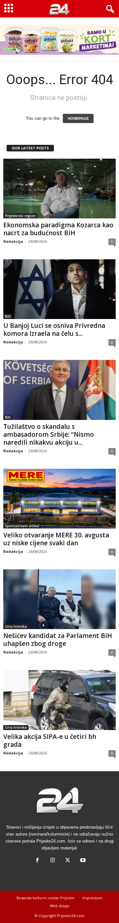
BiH (8, 316)
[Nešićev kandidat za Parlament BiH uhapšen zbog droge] (59, 599)
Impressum (92, 897)
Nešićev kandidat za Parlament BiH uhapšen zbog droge (57, 639)
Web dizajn (59, 905)
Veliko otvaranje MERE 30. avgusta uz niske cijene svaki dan (56, 539)
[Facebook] (37, 860)
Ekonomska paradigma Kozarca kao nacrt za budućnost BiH (58, 229)
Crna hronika (16, 626)
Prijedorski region (20, 215)
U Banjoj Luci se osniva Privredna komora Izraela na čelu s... (54, 329)
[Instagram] (52, 860)
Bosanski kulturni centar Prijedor (46, 897)
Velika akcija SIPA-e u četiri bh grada (49, 740)
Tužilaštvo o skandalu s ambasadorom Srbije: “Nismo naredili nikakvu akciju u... (48, 434)
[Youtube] (82, 860)
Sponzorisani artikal (22, 526)
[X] (67, 860)
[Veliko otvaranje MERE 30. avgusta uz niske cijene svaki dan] (59, 498)
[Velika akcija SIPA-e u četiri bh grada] (59, 700)
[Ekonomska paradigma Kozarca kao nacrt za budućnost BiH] (59, 188)
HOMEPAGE (78, 118)
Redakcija (13, 241)
